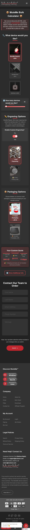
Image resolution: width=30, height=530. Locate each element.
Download (18, 403)
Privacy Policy (19, 438)
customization (15, 23)
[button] (26, 529)
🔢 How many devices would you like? (11, 101)
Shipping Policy (19, 441)
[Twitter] (12, 516)
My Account (6, 419)
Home (4, 397)
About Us (17, 397)
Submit (14, 348)
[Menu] (26, 3)
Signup (5, 422)
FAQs (4, 403)
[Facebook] (9, 516)
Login (16, 419)
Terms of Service (8, 444)
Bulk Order (18, 400)
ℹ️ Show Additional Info (15, 273)
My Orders (18, 422)
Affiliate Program (20, 406)
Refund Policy (7, 441)
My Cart (5, 425)
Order (4, 400)
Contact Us (6, 406)
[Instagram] (16, 516)
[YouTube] (20, 516)
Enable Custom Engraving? (14, 130)
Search (5, 438)
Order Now (5, 528)
